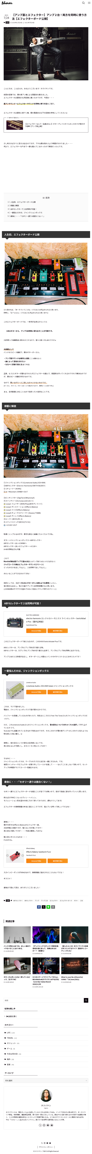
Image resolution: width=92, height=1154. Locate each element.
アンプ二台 (44, 900)
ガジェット (13, 1043)
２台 (81, 900)
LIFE (11, 1032)
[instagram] (44, 1125)
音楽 (7, 22)
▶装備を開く (11, 1016)
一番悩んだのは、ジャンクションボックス (26, 212)
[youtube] (47, 1125)
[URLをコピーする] (53, 907)
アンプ (37, 900)
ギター (76, 900)
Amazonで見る (36, 631)
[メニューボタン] (89, 3)
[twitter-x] (40, 1125)
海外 (10, 1059)
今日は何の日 (14, 1053)
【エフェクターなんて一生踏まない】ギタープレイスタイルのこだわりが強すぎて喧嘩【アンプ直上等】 (55, 125)
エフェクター (54, 900)
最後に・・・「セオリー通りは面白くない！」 (27, 216)
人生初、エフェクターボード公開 (23, 202)
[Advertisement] (46, 170)
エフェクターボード (66, 900)
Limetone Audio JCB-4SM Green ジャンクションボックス (49, 686)
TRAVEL (12, 1037)
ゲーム (11, 1048)
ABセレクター (29, 900)
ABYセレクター (18, 900)
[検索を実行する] (86, 1000)
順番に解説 (14, 205)
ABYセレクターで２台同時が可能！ (23, 209)
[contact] (51, 1125)
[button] (39, 907)
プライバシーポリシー (46, 1147)
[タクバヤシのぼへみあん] (7, 3)
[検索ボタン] (83, 3)
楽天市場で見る (57, 631)
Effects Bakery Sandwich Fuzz (38, 851)
